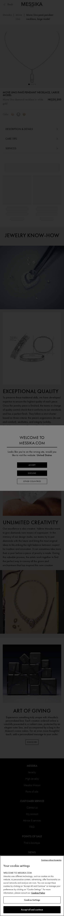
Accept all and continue (32, 909)
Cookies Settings (32, 900)
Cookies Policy (38, 892)
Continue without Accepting (51, 860)
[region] (32, 886)
